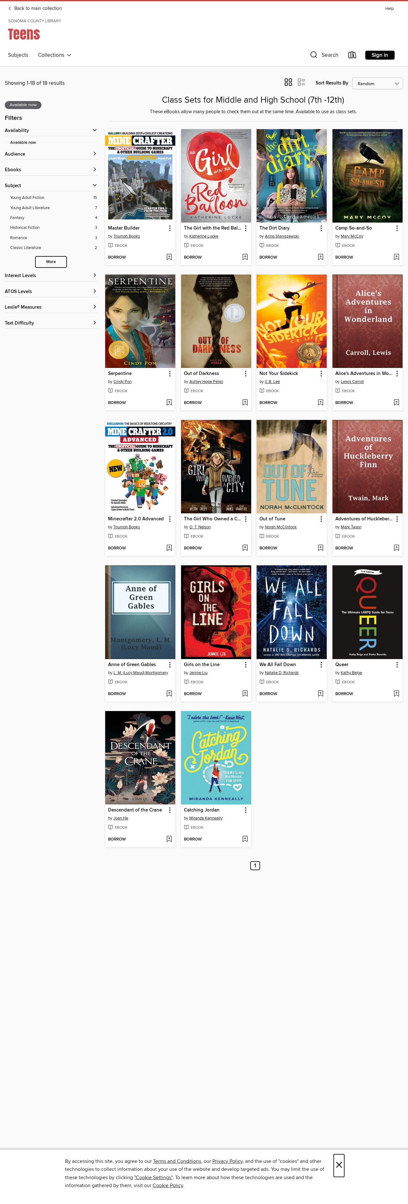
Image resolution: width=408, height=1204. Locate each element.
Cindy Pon (122, 381)
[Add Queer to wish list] (396, 694)
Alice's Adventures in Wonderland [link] (364, 374)
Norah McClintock (281, 527)
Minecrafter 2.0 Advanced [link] (136, 519)
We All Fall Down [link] (277, 665)
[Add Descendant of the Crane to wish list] (169, 839)
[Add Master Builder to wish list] (169, 257)
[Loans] (352, 56)
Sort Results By (332, 83)
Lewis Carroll (352, 381)
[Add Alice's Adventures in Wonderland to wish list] (396, 403)
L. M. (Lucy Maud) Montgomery (140, 672)
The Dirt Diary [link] (274, 228)
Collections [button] (52, 55)
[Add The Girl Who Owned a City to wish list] (245, 548)
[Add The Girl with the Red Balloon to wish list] (245, 257)
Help (389, 8)
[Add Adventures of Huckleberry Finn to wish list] (396, 548)
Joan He (120, 818)
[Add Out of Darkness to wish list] (245, 403)
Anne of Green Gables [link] (132, 665)
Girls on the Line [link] (202, 665)
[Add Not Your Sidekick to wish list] (320, 403)
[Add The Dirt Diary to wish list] (320, 257)
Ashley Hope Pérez (206, 381)
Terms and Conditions (177, 1161)
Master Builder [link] (124, 228)
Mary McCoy (352, 236)
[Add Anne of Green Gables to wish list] (169, 694)
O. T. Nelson (200, 527)
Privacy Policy (227, 1161)
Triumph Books (126, 236)
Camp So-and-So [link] (353, 228)
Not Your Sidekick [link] (278, 374)
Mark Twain (351, 527)
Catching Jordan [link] (202, 810)
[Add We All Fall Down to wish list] (320, 694)
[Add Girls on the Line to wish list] (245, 694)
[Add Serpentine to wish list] (169, 403)
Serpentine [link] (120, 374)
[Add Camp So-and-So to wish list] (396, 257)
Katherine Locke (203, 236)
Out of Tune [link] (272, 519)
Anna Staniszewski (282, 236)
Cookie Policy (168, 1185)
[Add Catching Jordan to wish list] (245, 839)
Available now (23, 142)
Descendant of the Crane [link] (135, 810)
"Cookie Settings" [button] (153, 1177)
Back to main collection (37, 8)
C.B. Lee (272, 381)
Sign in (380, 55)
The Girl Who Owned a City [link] (213, 519)
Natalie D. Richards (282, 672)
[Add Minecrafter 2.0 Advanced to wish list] (169, 548)
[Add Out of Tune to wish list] (320, 548)
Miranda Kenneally (205, 818)
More (51, 262)
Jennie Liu (198, 672)
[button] (323, 56)
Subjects (18, 55)
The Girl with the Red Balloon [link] (213, 228)
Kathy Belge (351, 672)
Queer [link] (341, 665)
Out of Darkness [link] (201, 374)
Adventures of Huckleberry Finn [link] (364, 519)
